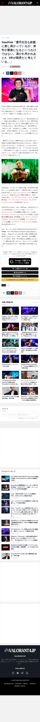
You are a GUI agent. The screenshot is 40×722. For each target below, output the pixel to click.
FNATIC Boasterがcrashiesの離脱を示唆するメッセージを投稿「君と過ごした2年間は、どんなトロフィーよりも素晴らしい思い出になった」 (10, 334)
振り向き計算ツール (21, 272)
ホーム (3, 37)
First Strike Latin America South (19, 192)
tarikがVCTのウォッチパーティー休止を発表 (10, 365)
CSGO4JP (18, 683)
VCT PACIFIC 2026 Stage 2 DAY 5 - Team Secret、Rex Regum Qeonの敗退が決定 (9, 350)
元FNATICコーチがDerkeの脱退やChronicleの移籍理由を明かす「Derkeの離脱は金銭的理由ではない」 (29, 398)
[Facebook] (8, 73)
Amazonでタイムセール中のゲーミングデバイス (21, 279)
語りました (17, 109)
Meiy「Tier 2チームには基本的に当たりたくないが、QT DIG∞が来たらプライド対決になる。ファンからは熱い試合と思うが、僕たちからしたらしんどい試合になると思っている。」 (24, 511)
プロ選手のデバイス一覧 (21, 268)
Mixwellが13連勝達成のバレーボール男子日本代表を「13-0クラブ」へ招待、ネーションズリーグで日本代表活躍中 (24, 487)
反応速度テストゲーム (21, 276)
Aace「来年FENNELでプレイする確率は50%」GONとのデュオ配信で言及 (23, 495)
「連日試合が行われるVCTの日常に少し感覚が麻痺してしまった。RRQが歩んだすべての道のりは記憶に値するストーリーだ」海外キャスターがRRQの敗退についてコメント (29, 334)
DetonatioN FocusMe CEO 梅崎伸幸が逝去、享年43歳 (10, 397)
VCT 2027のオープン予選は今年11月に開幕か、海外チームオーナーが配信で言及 (29, 318)
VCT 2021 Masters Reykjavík (18, 200)
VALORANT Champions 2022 (11, 214)
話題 (8, 37)
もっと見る (35, 302)
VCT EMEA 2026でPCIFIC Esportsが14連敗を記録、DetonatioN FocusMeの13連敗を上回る (10, 382)
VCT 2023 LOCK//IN (12, 219)
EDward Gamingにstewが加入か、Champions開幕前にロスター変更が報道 (29, 366)
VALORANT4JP (8, 683)
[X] (11, 73)
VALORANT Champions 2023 (21, 222)
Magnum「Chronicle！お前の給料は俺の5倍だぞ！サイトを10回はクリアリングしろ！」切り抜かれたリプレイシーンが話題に (10, 318)
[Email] (19, 73)
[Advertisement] (20, 448)
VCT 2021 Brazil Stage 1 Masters (22, 197)
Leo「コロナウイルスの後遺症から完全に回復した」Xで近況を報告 (24, 502)
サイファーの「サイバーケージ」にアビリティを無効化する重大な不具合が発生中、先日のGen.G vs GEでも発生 (29, 382)
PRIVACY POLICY (20, 686)
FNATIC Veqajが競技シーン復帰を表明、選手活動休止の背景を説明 (29, 350)
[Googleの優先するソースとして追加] (20, 261)
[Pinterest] (15, 73)
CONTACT (33, 683)
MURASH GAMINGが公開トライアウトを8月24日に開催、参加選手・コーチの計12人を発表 (25, 547)
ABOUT (25, 683)
